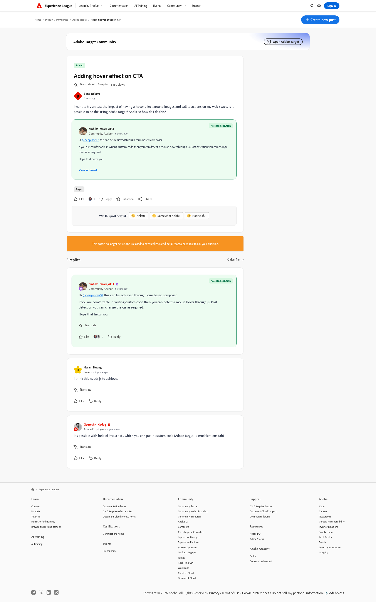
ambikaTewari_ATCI (101, 129)
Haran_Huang (93, 367)
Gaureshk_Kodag (95, 424)
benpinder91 (92, 93)
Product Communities (56, 19)
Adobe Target (79, 19)
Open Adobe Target (286, 42)
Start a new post (183, 244)
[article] (154, 311)
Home (38, 19)
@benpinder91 (90, 140)
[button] (320, 19)
